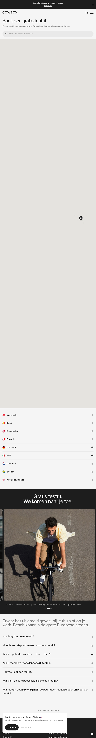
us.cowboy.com (56, 720)
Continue (12, 727)
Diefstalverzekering (57, 733)
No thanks (26, 727)
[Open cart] (86, 12)
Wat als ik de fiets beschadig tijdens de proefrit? (30, 680)
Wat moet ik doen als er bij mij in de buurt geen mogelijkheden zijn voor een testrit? (45, 691)
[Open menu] (92, 12)
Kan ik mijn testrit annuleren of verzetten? (26, 654)
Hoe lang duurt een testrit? (18, 636)
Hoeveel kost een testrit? (17, 672)
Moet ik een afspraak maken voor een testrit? (28, 645)
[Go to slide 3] (49, 608)
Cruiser (6, 733)
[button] (80, 218)
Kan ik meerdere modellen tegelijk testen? (26, 663)
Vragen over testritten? (49, 710)
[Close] (93, 4)
